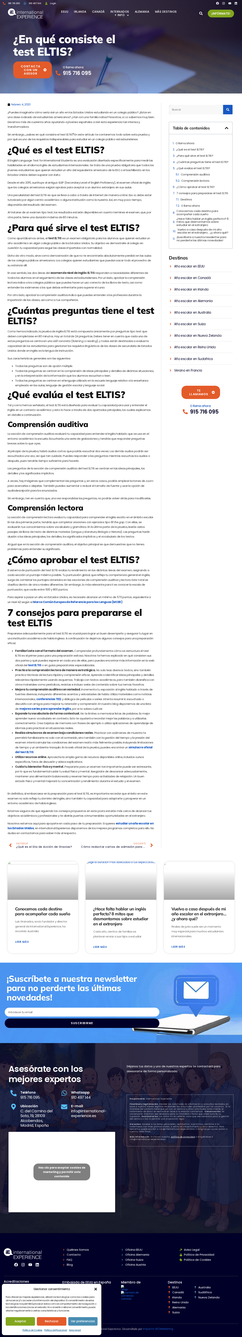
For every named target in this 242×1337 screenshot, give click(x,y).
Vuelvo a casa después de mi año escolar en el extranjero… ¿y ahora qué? (202, 231)
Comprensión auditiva (195, 174)
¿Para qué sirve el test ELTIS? (194, 155)
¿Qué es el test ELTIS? (190, 149)
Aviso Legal (75, 1330)
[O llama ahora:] (58, 73)
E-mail (77, 1106)
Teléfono (28, 1092)
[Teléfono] (13, 1093)
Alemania (142, 11)
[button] (96, 1289)
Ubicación (29, 1106)
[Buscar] (228, 109)
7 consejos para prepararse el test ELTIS (202, 193)
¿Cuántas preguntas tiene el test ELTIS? (202, 162)
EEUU (64, 11)
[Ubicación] (13, 1107)
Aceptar (20, 1321)
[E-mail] (64, 1107)
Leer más (22, 941)
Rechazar (52, 1321)
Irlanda (80, 11)
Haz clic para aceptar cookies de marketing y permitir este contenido (61, 1172)
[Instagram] (223, 3)
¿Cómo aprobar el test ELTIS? (195, 187)
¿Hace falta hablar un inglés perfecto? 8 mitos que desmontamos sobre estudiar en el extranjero (202, 222)
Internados (119, 11)
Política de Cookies (32, 1330)
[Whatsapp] (64, 1093)
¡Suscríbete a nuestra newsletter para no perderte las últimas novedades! (201, 239)
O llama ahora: (73, 67)
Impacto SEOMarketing (158, 1329)
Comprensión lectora (195, 180)
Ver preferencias (83, 1321)
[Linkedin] (235, 3)
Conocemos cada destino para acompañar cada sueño (197, 213)
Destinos (186, 199)
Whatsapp (80, 1092)
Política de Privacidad (55, 1330)
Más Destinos (166, 11)
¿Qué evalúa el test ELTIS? (193, 168)
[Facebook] (217, 3)
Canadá (98, 11)
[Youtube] (229, 3)
